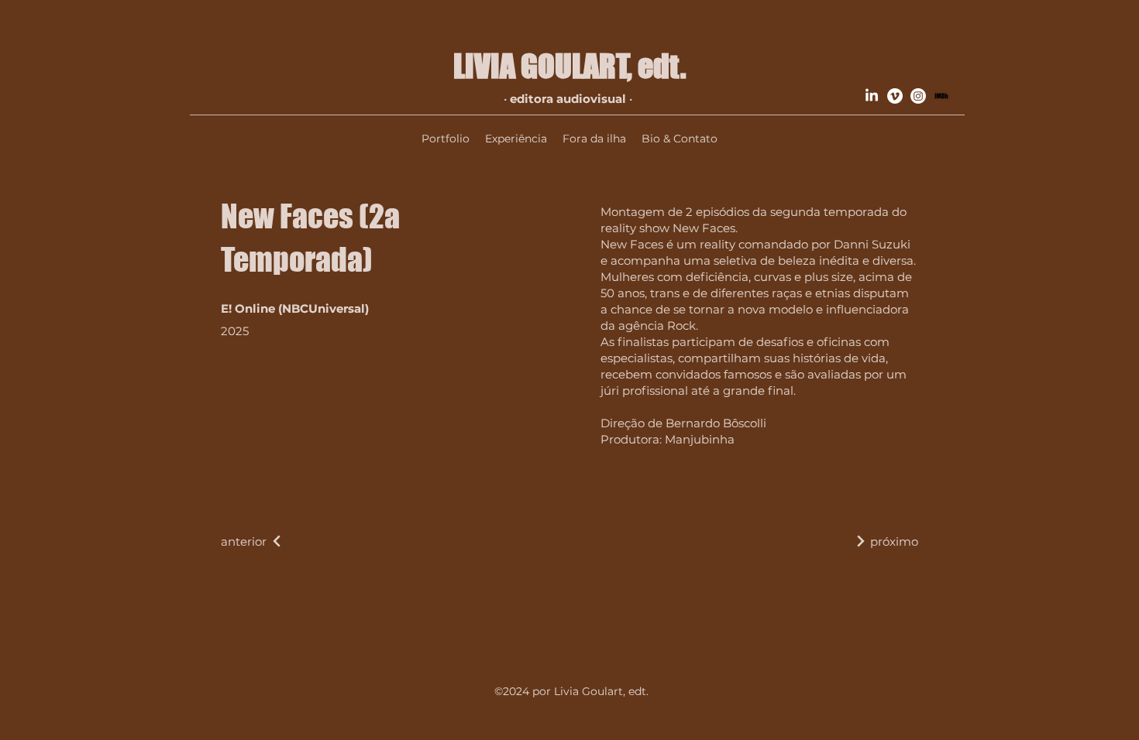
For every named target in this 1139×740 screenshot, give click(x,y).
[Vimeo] (895, 96)
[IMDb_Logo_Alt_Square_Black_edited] (941, 96)
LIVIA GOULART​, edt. (569, 65)
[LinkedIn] (871, 96)
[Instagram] (918, 96)
